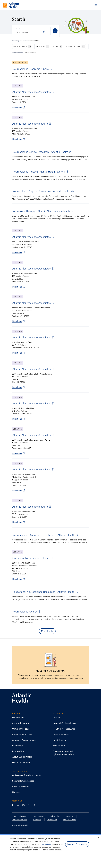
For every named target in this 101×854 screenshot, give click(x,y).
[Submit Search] (55, 30)
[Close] (98, 837)
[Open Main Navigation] (95, 5)
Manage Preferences (77, 844)
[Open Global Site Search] (88, 5)
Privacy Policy (45, 844)
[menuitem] (18, 717)
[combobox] (31, 31)
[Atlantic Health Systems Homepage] (11, 5)
